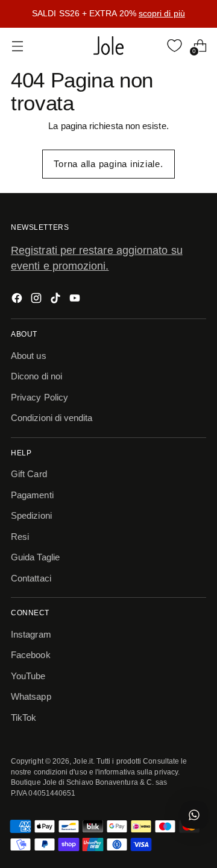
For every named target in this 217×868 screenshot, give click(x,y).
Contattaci (31, 578)
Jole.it (83, 761)
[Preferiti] (174, 45)
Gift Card (29, 474)
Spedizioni (31, 515)
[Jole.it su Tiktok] (56, 300)
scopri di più (162, 13)
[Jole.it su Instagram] (37, 300)
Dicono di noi (36, 376)
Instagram (31, 634)
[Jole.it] (108, 45)
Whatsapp (31, 696)
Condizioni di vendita (52, 418)
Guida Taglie (35, 557)
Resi (20, 536)
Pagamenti (32, 495)
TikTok (23, 717)
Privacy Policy (39, 397)
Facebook (31, 655)
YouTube (28, 676)
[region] (108, 14)
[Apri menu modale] (17, 45)
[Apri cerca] (149, 45)
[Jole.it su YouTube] (76, 300)
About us (28, 355)
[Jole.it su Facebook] (18, 300)
